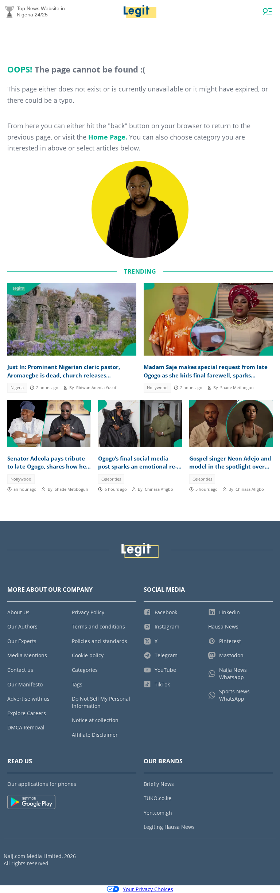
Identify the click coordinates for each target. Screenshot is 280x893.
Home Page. (107, 137)
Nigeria (17, 387)
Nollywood (157, 387)
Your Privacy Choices (148, 889)
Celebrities (111, 479)
